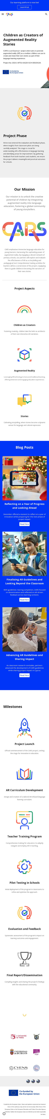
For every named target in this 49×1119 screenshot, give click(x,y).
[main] (24, 39)
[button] (2, 14)
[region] (24, 5)
